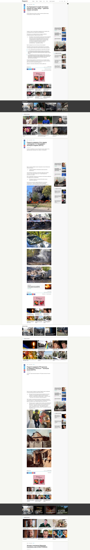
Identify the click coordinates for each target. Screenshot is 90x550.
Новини (33, 1)
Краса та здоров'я (52, 1)
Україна (41, 1)
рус (65, 1)
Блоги (47, 1)
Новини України (30, 4)
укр (64, 1)
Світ (44, 1)
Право (37, 1)
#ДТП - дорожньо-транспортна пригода (46, 70)
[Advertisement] (39, 23)
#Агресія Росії (49, 472)
